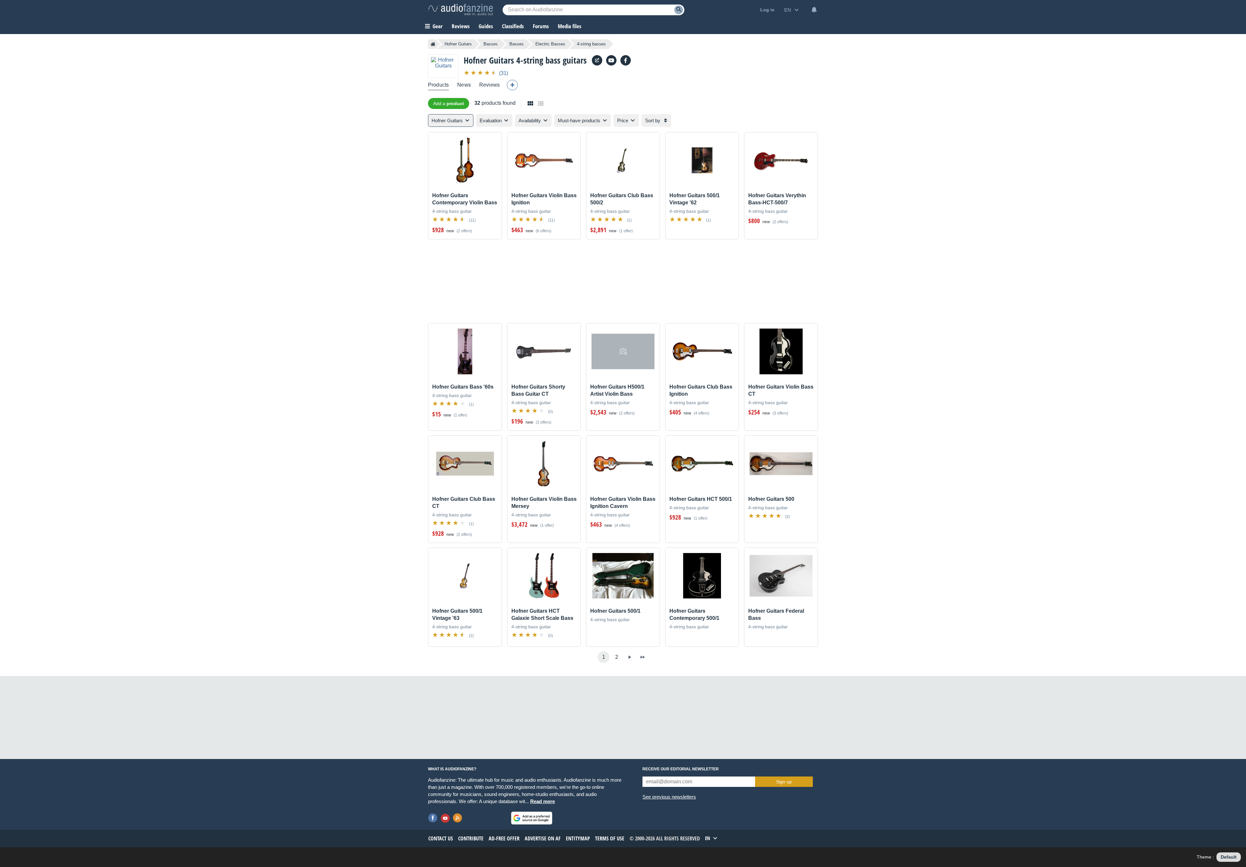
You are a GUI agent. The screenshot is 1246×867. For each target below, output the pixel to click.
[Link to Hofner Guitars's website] (597, 60)
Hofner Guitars (458, 44)
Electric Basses (550, 44)
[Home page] (433, 44)
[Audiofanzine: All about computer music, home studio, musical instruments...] (460, 10)
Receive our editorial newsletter (680, 769)
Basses (490, 44)
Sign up (784, 781)
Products (438, 85)
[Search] (678, 10)
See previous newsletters (669, 797)
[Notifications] (814, 10)
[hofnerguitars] (611, 60)
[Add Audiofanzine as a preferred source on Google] (531, 818)
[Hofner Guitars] (443, 66)
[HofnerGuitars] (625, 60)
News (464, 85)
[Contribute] (512, 85)
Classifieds (513, 26)
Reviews (461, 26)
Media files (569, 26)
